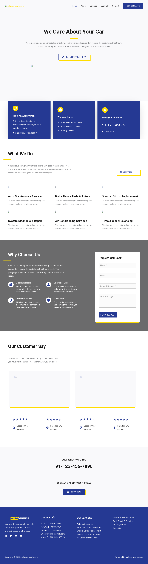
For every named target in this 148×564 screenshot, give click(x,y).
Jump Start (117, 528)
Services (93, 6)
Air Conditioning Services (88, 537)
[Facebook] (6, 536)
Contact (115, 6)
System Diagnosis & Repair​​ (88, 534)
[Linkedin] (21, 536)
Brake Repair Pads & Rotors (89, 527)
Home (74, 6)
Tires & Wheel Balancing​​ (123, 517)
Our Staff (105, 6)
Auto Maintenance (85, 524)
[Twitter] (11, 536)
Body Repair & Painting (123, 521)
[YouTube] (16, 536)
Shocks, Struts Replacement (89, 531)
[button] (133, 6)
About (83, 6)
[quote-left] (15, 378)
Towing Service (119, 524)
